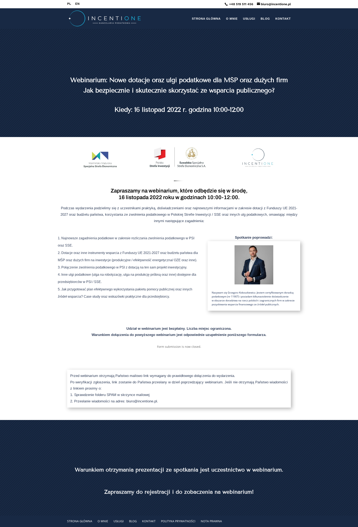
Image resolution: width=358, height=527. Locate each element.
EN (77, 4)
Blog (265, 18)
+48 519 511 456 (240, 4)
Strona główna (206, 18)
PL (69, 4)
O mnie (232, 18)
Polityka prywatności (178, 521)
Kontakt (283, 18)
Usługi (249, 18)
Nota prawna (211, 521)
